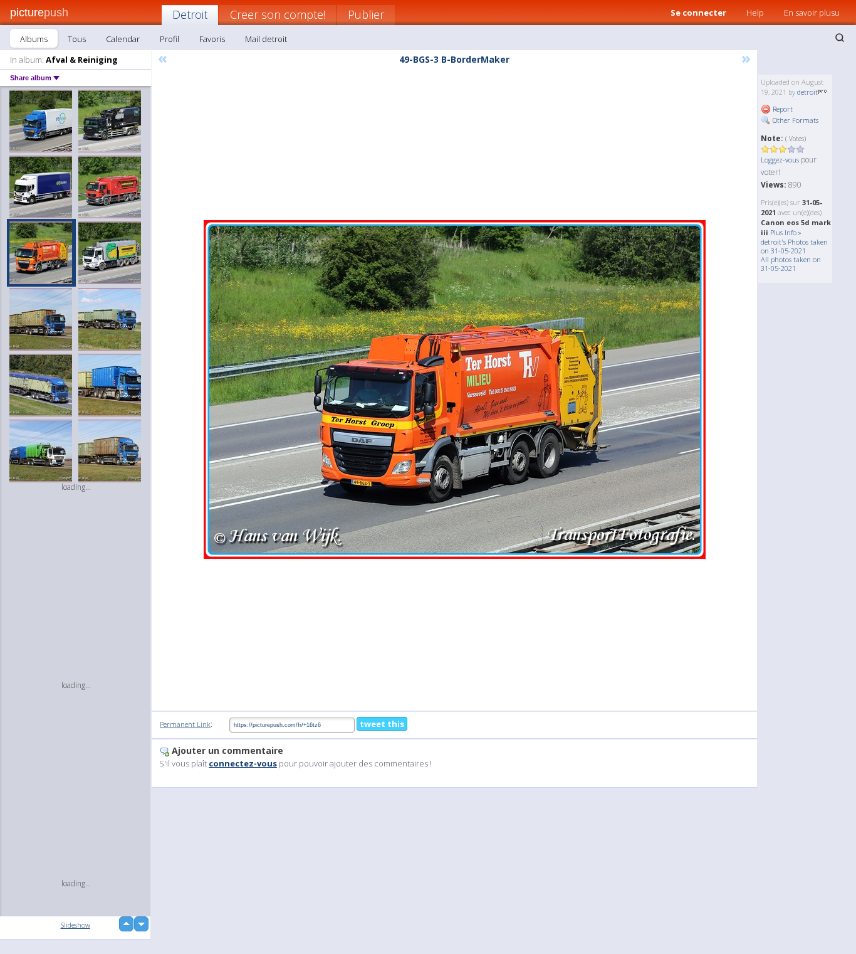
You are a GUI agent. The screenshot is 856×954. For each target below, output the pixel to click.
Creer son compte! (277, 14)
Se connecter (698, 12)
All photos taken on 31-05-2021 (791, 264)
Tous (77, 39)
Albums (34, 39)
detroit (807, 92)
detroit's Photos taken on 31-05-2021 (794, 246)
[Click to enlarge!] (455, 389)
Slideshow (75, 925)
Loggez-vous (780, 159)
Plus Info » (785, 232)
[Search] (840, 38)
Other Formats (794, 120)
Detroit (189, 14)
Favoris (212, 39)
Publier (366, 14)
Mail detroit (266, 39)
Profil (169, 39)
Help (755, 12)
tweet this (382, 723)
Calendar (123, 39)
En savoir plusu (812, 12)
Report (782, 109)
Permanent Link (185, 724)
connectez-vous (243, 763)
